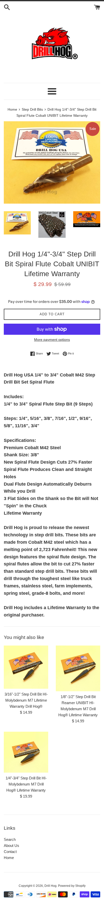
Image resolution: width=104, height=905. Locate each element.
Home (9, 857)
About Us (11, 845)
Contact (10, 851)
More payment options (52, 340)
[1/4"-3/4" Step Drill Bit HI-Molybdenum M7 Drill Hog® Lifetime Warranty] (26, 752)
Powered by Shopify (72, 886)
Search (10, 839)
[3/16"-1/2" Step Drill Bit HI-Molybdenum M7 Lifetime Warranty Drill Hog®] (26, 667)
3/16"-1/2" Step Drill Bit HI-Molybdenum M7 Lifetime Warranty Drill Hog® (26, 700)
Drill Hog (50, 886)
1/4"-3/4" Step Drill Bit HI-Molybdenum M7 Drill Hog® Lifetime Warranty (26, 784)
